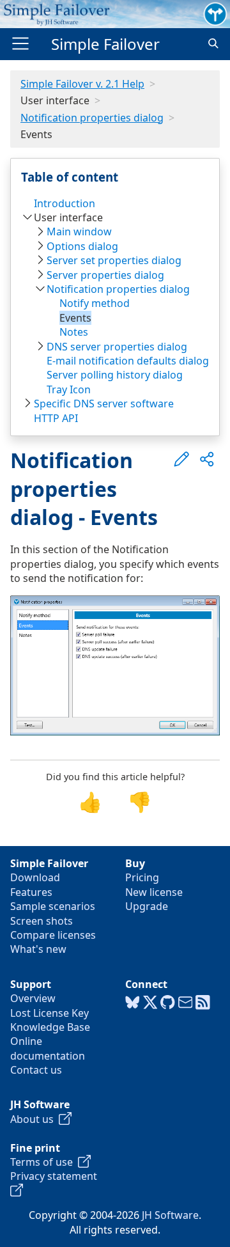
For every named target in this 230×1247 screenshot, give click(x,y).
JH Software (170, 1215)
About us (34, 1119)
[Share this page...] (207, 459)
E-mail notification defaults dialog (128, 361)
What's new (38, 949)
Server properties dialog (105, 275)
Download (35, 877)
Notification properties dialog (92, 118)
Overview (33, 998)
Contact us (36, 1070)
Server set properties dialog (114, 260)
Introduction (64, 203)
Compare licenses (53, 935)
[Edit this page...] (181, 459)
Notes (73, 332)
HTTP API (56, 418)
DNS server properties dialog (117, 347)
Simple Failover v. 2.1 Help (82, 84)
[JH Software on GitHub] (167, 1002)
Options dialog (82, 246)
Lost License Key (49, 1013)
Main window (79, 231)
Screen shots (41, 921)
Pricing (142, 877)
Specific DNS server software (104, 403)
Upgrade (146, 906)
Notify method (94, 303)
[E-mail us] (185, 1002)
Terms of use (44, 1162)
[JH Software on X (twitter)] (150, 1002)
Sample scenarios (52, 906)
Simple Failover (105, 43)
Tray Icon (69, 389)
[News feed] (202, 1002)
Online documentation (47, 1048)
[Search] (213, 44)
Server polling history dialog (115, 375)
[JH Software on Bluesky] (132, 1002)
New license (154, 892)
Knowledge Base (50, 1027)
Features (31, 892)
